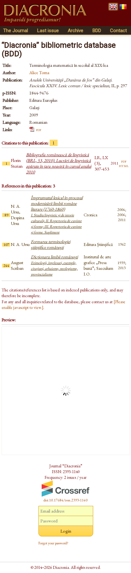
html (124, 165)
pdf (38, 129)
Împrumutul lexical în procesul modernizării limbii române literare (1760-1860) (57, 215)
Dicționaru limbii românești (54, 265)
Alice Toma (39, 72)
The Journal (15, 30)
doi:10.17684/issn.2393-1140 (65, 500)
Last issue (48, 30)
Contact (118, 30)
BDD (97, 30)
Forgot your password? (53, 543)
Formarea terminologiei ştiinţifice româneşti (50, 244)
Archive (75, 30)
